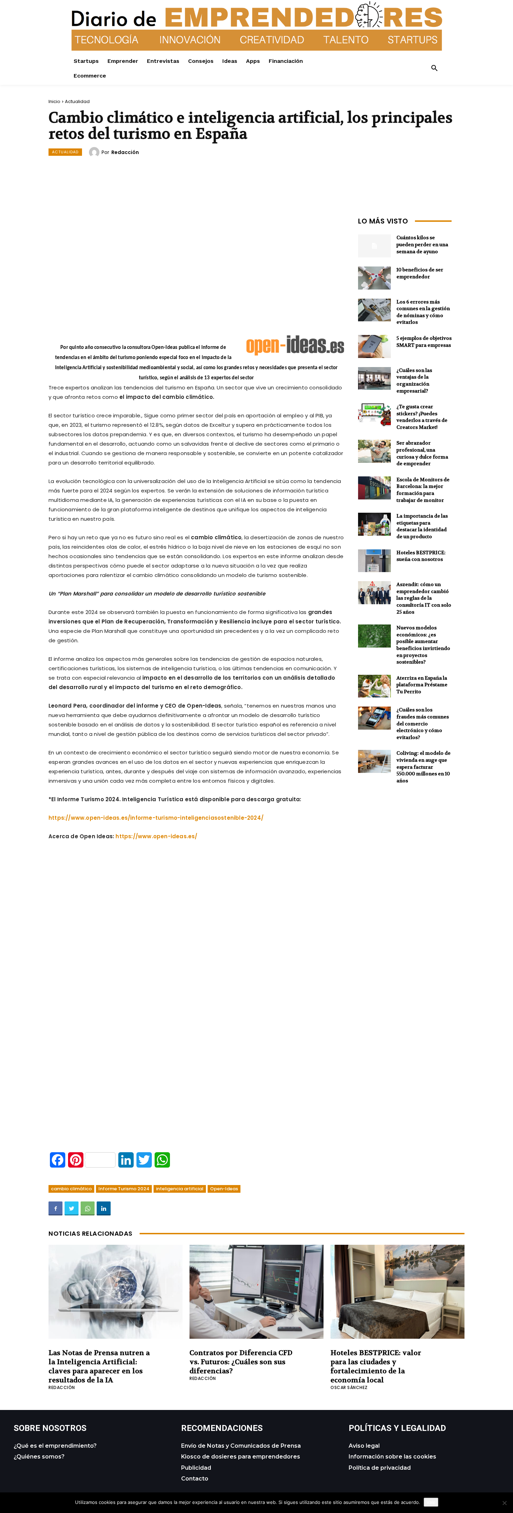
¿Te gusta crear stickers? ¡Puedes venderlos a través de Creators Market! (421, 416)
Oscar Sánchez (349, 1387)
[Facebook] (55, 1208)
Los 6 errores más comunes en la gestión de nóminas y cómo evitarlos (423, 312)
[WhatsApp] (88, 1208)
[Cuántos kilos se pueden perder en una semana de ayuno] (374, 245)
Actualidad (77, 101)
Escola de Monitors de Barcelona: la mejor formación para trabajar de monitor (422, 489)
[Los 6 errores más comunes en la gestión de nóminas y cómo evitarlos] (374, 310)
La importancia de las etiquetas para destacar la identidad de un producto (422, 526)
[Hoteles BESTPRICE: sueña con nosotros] (374, 560)
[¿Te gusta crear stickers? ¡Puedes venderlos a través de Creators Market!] (374, 414)
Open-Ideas (224, 1188)
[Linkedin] (104, 1208)
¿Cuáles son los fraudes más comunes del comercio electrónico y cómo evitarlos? (422, 723)
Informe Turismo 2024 (123, 1188)
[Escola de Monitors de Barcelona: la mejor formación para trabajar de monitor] (374, 487)
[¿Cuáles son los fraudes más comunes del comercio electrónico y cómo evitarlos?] (374, 718)
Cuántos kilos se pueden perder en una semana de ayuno (422, 244)
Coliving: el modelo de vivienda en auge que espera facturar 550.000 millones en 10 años (423, 766)
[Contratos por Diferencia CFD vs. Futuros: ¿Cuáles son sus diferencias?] (256, 1292)
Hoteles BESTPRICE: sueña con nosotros (421, 556)
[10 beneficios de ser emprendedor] (374, 278)
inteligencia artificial (179, 1188)
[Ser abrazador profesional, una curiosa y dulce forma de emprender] (374, 451)
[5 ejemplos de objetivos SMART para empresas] (374, 346)
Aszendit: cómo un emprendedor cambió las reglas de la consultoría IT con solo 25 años (423, 598)
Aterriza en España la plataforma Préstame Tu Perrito (421, 685)
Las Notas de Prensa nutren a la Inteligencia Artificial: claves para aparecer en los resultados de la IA (99, 1366)
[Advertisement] (196, 263)
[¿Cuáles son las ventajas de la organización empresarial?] (374, 378)
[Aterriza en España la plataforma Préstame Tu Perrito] (374, 686)
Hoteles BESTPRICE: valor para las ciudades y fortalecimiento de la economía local (375, 1366)
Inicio (54, 101)
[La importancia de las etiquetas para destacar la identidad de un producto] (374, 524)
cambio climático (71, 1188)
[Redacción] (95, 152)
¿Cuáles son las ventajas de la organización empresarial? (414, 380)
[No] (504, 1502)
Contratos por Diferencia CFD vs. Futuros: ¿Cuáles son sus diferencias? (240, 1361)
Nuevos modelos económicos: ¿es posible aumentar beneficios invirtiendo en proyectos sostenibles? (423, 644)
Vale (431, 1502)
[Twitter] (72, 1208)
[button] (434, 68)
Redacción (125, 152)
